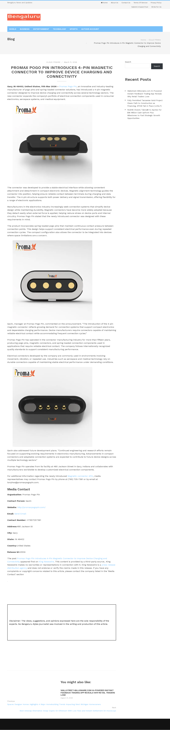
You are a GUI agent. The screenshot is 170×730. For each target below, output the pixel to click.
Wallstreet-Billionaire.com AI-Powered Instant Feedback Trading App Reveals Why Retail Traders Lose (88, 692)
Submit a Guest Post (139, 7)
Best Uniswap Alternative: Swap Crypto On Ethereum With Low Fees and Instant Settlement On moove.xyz (68, 711)
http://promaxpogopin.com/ (31, 507)
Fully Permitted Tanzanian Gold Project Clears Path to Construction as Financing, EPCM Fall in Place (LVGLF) (145, 103)
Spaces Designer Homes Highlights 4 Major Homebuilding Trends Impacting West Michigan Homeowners (54, 704)
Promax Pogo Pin (68, 86)
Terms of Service (140, 3)
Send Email (20, 513)
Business (24, 29)
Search (128, 62)
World (12, 29)
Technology (59, 29)
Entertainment (41, 29)
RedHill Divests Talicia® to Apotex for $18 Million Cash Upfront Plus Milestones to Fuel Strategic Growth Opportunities (144, 114)
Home (105, 3)
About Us (114, 3)
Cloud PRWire (53, 62)
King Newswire (46, 561)
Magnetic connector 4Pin (80, 476)
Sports (74, 29)
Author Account (90, 29)
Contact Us (126, 3)
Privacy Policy (156, 3)
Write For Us (156, 7)
